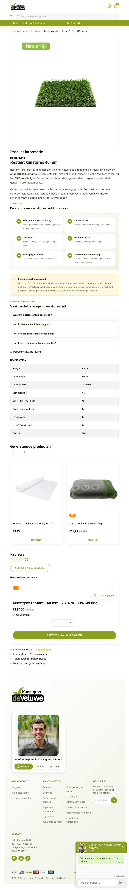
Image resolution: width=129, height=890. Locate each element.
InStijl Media (61, 878)
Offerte (56, 766)
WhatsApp (25, 766)
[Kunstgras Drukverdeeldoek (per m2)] (36, 489)
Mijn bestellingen (20, 792)
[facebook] (14, 858)
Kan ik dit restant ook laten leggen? (31, 324)
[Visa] (43, 872)
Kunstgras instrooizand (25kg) (86, 523)
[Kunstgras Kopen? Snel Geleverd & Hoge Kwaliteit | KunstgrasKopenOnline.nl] (18, 6)
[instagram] (21, 858)
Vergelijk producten (21, 798)
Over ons (47, 792)
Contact (47, 787)
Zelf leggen (72, 796)
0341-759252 (58, 290)
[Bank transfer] (14, 872)
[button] (94, 595)
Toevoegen (36, 540)
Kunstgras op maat (52, 821)
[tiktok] (28, 858)
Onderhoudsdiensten (77, 807)
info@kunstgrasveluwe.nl (24, 847)
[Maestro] (51, 872)
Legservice (48, 816)
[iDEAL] (29, 872)
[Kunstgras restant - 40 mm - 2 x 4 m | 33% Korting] (64, 90)
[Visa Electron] (22, 872)
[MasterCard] (36, 872)
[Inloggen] (110, 6)
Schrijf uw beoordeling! (30, 568)
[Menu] (11, 16)
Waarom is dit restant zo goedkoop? (32, 314)
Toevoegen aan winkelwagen (64, 635)
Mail (42, 766)
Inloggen (15, 787)
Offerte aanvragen (75, 801)
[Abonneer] (114, 800)
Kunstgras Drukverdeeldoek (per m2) (33, 523)
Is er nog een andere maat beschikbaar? (34, 333)
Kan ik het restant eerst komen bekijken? (34, 343)
